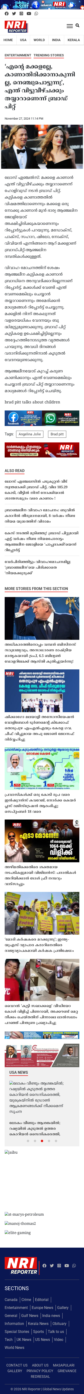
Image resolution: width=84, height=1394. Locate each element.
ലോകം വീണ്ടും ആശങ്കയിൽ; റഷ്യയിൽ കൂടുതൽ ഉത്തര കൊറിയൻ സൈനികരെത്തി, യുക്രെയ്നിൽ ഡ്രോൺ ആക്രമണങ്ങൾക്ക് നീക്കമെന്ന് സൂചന (36, 1129)
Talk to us (56, 1331)
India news (51, 1315)
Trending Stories (49, 55)
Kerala (74, 40)
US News (42, 1339)
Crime (26, 1299)
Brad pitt (57, 434)
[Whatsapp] (36, 14)
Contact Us (17, 1365)
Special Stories (17, 1331)
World (39, 40)
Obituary (59, 1323)
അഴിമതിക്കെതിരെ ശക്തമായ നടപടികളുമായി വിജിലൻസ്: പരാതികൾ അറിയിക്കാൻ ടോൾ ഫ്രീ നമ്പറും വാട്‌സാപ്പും (40, 875)
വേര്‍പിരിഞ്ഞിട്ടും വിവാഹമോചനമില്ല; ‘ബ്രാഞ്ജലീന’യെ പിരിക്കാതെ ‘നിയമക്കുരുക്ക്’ (38, 568)
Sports (38, 1331)
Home (8, 40)
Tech (9, 1339)
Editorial (42, 1299)
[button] (28, 1140)
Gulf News (29, 1315)
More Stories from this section (36, 588)
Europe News (42, 1307)
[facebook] (7, 14)
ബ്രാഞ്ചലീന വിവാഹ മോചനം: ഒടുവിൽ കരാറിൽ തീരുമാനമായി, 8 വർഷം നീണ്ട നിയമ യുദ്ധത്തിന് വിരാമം (40, 516)
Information (14, 1323)
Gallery (63, 1307)
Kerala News (38, 1323)
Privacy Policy (40, 1371)
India (56, 40)
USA (23, 40)
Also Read (14, 471)
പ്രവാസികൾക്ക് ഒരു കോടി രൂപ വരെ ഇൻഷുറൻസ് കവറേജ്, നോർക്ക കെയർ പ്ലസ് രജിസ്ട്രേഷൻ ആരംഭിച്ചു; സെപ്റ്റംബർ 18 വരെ (40, 803)
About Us (40, 1365)
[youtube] (29, 14)
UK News (24, 1339)
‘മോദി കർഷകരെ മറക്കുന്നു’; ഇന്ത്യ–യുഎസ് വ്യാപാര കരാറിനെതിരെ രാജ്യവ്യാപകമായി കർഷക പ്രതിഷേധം (39, 945)
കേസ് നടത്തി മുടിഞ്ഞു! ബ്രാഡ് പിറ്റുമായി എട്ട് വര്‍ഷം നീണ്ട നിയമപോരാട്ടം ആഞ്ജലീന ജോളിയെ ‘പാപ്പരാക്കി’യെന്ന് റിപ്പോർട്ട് (41, 542)
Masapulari (63, 1365)
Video (58, 1339)
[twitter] (14, 14)
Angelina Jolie (30, 434)
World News (14, 1347)
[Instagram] (21, 14)
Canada (11, 1299)
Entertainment (18, 55)
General (11, 1315)
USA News (18, 1072)
